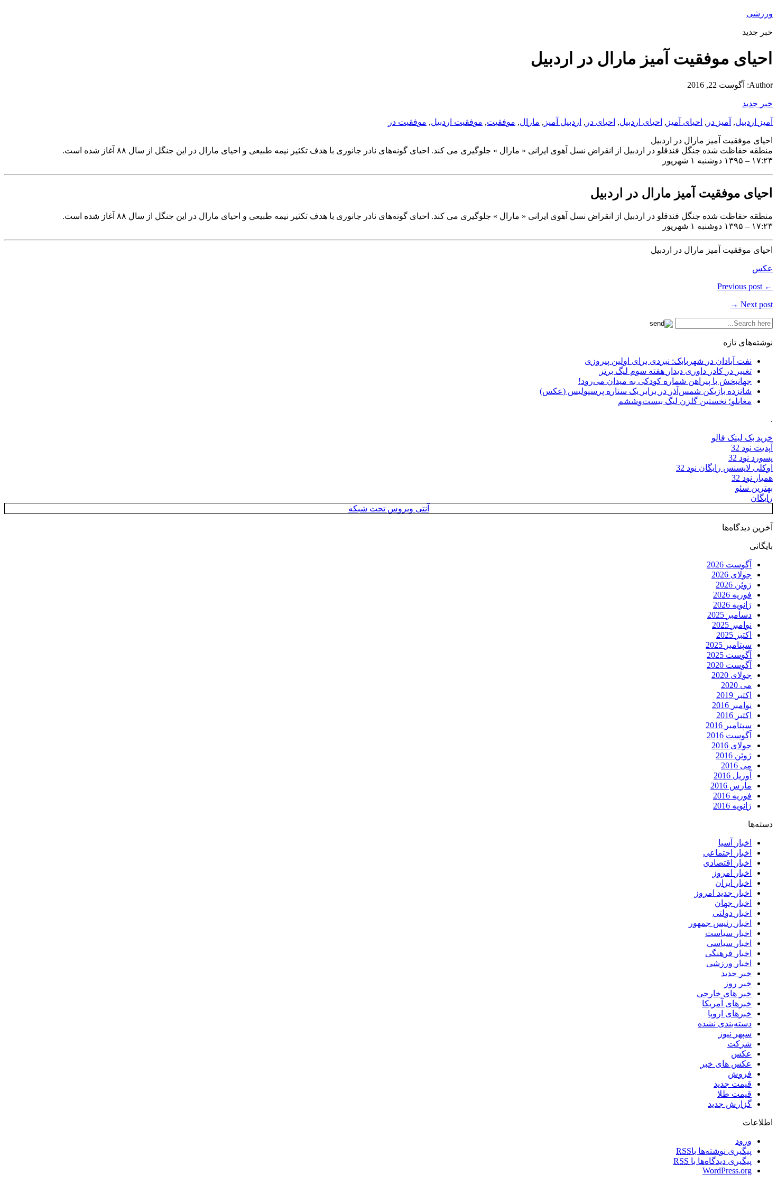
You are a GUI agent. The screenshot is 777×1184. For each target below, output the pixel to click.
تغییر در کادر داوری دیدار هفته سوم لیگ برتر (675, 370)
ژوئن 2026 (734, 584)
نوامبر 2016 (732, 705)
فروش (740, 1073)
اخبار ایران (733, 882)
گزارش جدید (730, 1103)
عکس (762, 268)
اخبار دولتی (732, 912)
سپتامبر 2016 (729, 725)
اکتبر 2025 (734, 634)
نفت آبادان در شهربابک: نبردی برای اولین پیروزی (668, 360)
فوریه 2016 (732, 795)
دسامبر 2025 (729, 614)
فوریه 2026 (732, 594)
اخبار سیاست (728, 933)
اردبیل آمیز (562, 121)
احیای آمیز (684, 121)
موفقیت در (407, 121)
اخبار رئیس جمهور (720, 923)
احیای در (600, 121)
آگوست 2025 (729, 654)
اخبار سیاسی (729, 943)
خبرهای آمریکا (727, 1003)
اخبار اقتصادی (727, 862)
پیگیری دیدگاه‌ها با (712, 1161)
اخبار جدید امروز (723, 892)
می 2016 (736, 765)
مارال (530, 121)
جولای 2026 (731, 574)
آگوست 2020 (729, 664)
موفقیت (501, 121)
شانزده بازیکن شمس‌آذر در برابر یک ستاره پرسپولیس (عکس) (646, 391)
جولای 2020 (731, 675)
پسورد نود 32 (750, 457)
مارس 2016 (731, 785)
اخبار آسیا (735, 842)
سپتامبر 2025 (729, 644)
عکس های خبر (726, 1063)
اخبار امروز (732, 872)
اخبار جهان (733, 902)
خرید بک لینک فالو (742, 437)
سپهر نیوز (735, 1033)
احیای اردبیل (640, 121)
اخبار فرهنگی (728, 953)
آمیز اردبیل (754, 121)
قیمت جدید (733, 1083)
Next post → (751, 304)
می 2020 (736, 685)
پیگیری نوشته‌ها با (714, 1150)
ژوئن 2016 (734, 755)
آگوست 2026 (729, 564)
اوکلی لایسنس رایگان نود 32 (724, 467)
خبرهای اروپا (730, 1013)
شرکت (739, 1043)
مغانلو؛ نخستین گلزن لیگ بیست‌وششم (685, 401)
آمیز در (719, 121)
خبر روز (738, 983)
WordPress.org (727, 1170)
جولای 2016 (731, 745)
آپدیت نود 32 (752, 447)
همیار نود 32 (752, 477)
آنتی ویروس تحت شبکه (388, 508)
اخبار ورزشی (729, 963)
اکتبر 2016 (734, 715)
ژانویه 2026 (732, 604)
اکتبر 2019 (734, 695)
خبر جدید (757, 103)
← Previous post (745, 286)
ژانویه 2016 (732, 805)
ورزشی (759, 13)
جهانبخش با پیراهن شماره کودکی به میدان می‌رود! (665, 381)
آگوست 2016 (729, 735)
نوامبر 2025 (732, 624)
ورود (743, 1140)
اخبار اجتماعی (727, 852)
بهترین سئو (754, 487)
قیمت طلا (734, 1093)
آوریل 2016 (733, 775)
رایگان (762, 497)
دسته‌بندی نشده (725, 1023)
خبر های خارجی (724, 993)
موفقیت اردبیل (457, 121)
